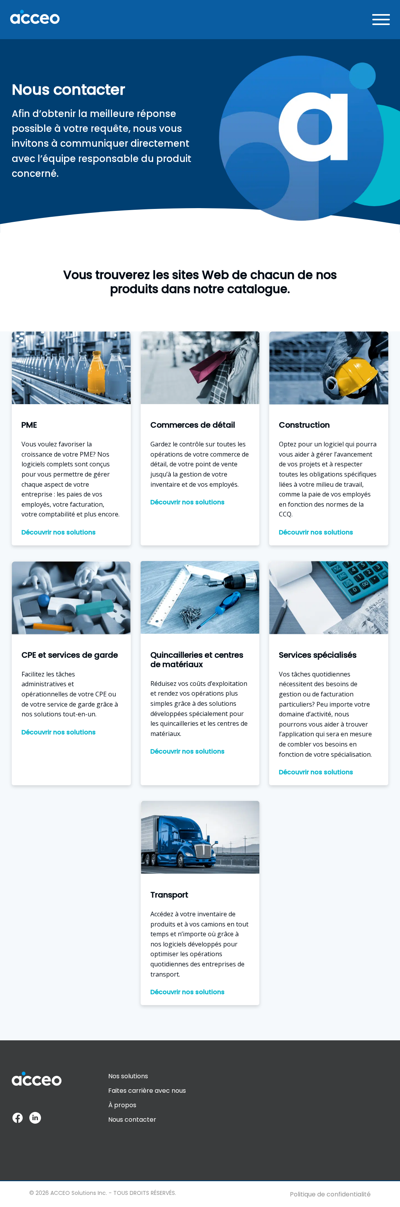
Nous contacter (132, 1119)
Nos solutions (128, 1076)
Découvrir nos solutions (58, 532)
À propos (122, 1105)
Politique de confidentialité (330, 1194)
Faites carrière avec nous (147, 1090)
